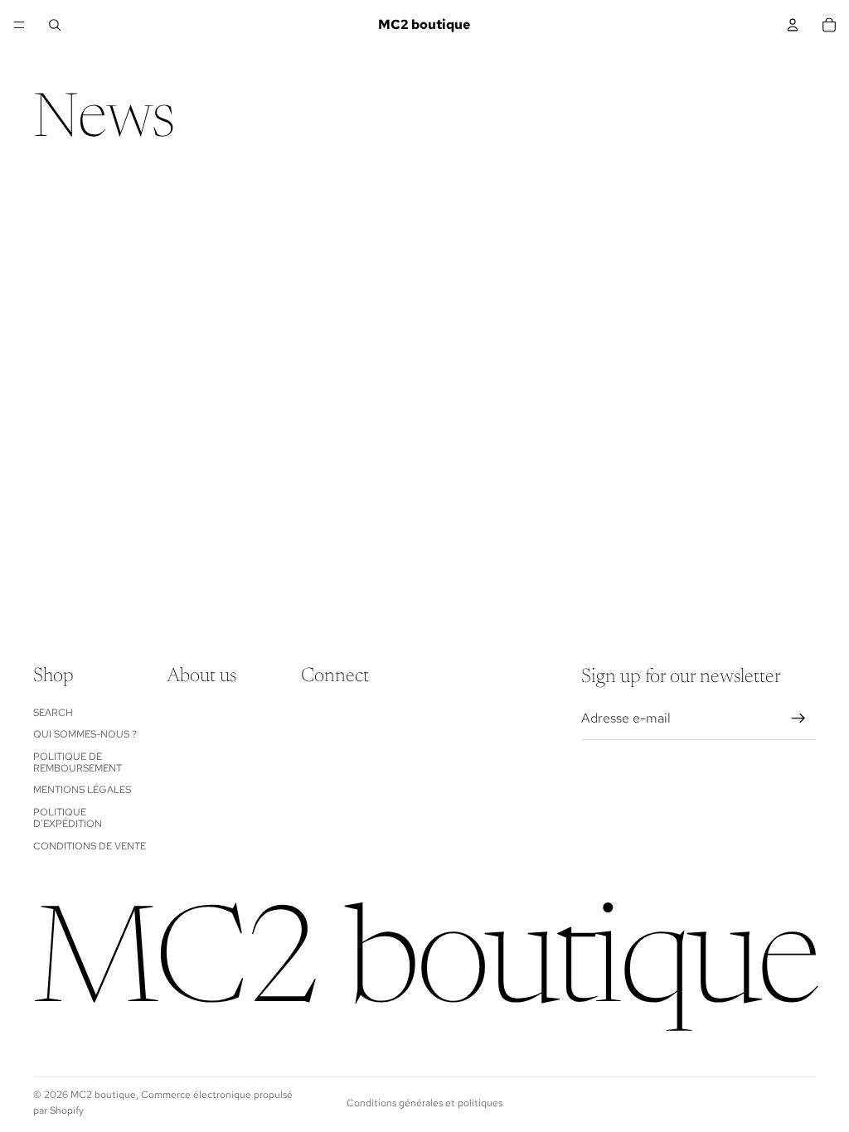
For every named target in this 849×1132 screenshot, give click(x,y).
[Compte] (792, 25)
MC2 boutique (103, 1094)
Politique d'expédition (67, 817)
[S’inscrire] (798, 718)
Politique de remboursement (77, 762)
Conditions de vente (89, 846)
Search (53, 712)
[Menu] (19, 25)
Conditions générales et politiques (424, 1103)
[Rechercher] (54, 25)
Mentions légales (82, 790)
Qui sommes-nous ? (85, 734)
